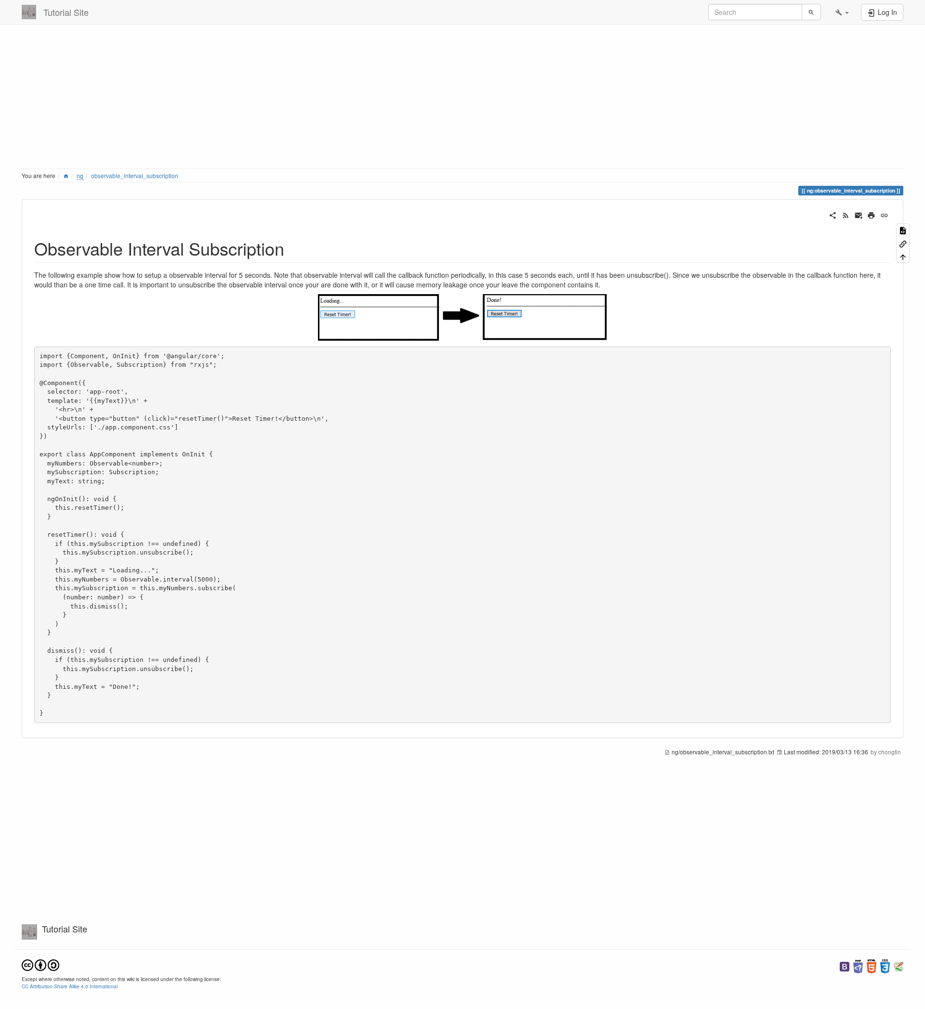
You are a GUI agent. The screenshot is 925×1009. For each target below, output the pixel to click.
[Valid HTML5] (871, 965)
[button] (842, 12)
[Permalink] (884, 214)
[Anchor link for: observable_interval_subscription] (293, 248)
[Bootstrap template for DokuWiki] (844, 965)
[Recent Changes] (846, 214)
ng (80, 175)
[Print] (871, 214)
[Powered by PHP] (858, 965)
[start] (66, 175)
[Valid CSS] (885, 965)
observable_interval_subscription (134, 175)
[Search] (811, 12)
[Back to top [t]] (903, 256)
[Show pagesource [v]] (903, 230)
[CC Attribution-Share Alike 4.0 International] (40, 964)
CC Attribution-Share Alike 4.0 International (70, 986)
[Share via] (833, 214)
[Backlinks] (903, 243)
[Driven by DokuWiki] (898, 965)
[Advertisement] (311, 98)
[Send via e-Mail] (859, 214)
